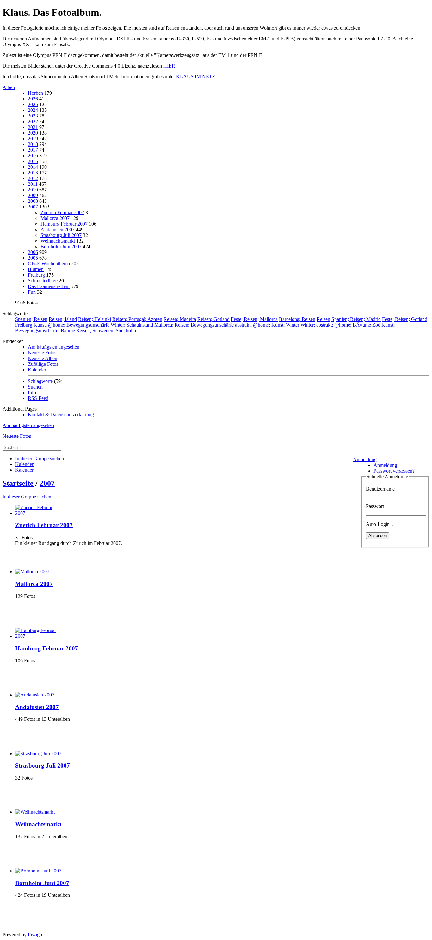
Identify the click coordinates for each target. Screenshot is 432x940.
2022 (33, 121)
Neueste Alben (42, 358)
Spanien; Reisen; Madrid (356, 319)
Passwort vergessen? (394, 470)
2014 (33, 167)
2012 (33, 178)
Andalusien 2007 (57, 229)
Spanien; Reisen (31, 319)
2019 (33, 138)
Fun (32, 292)
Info (32, 392)
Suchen (35, 386)
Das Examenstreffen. (49, 286)
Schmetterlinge (43, 280)
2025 (33, 104)
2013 (33, 172)
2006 (33, 252)
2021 (33, 127)
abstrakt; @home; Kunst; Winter (267, 325)
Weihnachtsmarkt (57, 241)
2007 (33, 206)
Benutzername (380, 488)
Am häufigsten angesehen (53, 347)
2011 (33, 184)
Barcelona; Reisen (297, 319)
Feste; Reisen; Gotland (404, 319)
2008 (33, 201)
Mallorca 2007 (55, 218)
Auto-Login (378, 524)
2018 (33, 144)
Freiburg (36, 275)
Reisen (323, 319)
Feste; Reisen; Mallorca (254, 319)
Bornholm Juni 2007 (61, 246)
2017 (33, 150)
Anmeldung (365, 459)
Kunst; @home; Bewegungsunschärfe (71, 325)
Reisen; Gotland (213, 319)
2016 (33, 155)
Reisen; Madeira (180, 319)
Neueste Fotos (42, 352)
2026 (33, 98)
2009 (33, 195)
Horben (35, 93)
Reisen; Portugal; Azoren (137, 319)
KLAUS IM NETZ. (196, 76)
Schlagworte (40, 381)
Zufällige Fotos (43, 364)
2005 (33, 258)
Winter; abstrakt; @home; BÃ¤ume (335, 325)
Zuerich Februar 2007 (62, 212)
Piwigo (35, 934)
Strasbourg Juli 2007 (61, 235)
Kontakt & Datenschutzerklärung (61, 414)
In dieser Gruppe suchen (27, 496)
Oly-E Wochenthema (49, 263)
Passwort (375, 506)
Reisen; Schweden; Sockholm (106, 330)
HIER (169, 66)
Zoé (376, 325)
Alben (9, 87)
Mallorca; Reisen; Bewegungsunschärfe (194, 325)
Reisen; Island (63, 319)
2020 (33, 133)
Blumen (36, 269)
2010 (33, 189)
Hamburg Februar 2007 (64, 223)
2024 (33, 110)
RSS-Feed (38, 398)
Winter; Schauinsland (132, 325)
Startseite (18, 483)
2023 (33, 115)
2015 (33, 161)
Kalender (37, 369)
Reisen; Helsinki (94, 319)
